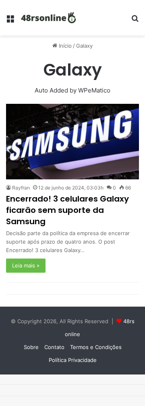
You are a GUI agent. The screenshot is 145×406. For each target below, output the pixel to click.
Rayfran (21, 188)
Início (64, 45)
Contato (54, 347)
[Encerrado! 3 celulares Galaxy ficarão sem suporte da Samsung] (72, 141)
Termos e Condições (96, 347)
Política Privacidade (73, 360)
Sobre (31, 347)
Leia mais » (25, 265)
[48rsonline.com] (49, 18)
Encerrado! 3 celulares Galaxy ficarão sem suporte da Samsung (67, 210)
